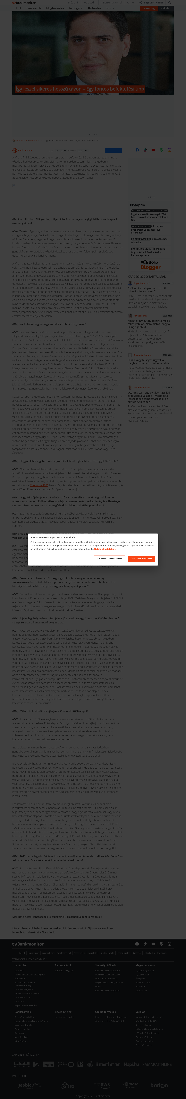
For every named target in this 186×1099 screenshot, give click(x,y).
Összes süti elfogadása (141, 559)
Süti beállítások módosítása (109, 559)
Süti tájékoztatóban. (105, 549)
